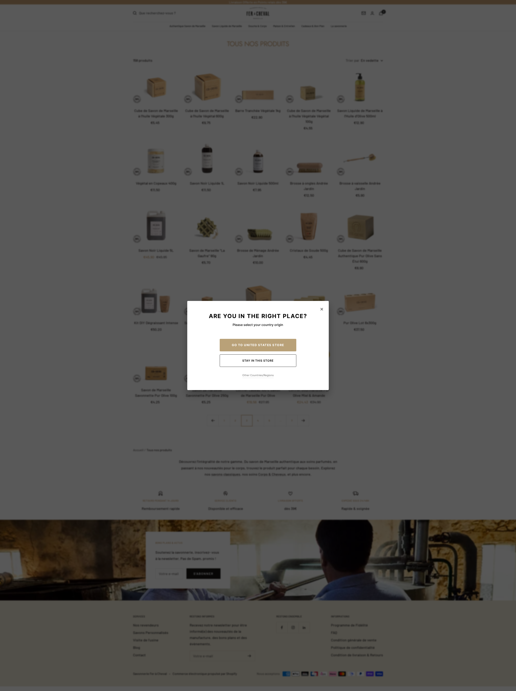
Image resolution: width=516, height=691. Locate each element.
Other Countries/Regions (258, 375)
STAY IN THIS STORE (258, 360)
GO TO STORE (258, 345)
